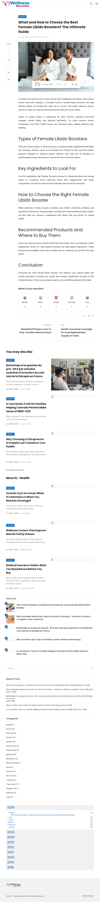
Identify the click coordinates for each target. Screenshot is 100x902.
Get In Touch (87, 896)
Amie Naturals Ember (59, 243)
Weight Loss (11, 788)
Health (22, 17)
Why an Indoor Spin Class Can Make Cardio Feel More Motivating (48, 639)
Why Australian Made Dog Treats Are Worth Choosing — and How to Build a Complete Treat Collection (53, 618)
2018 (10, 867)
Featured (10, 733)
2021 (10, 852)
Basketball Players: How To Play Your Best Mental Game (35, 331)
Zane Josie (48, 84)
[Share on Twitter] (8, 66)
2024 (11, 837)
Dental (9, 724)
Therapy (9, 780)
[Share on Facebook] (8, 60)
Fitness (9, 737)
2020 (10, 857)
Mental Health (12, 763)
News (8, 767)
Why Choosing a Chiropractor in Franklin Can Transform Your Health (25, 443)
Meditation (10, 758)
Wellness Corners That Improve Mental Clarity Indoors (26, 532)
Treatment (10, 784)
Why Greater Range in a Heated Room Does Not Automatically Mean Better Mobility (53, 606)
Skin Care (10, 775)
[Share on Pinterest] (8, 72)
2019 (10, 862)
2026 (11, 807)
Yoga (8, 797)
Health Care (11, 746)
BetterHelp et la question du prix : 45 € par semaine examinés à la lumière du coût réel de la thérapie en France (25, 371)
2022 (10, 847)
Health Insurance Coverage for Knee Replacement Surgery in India (76, 332)
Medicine (10, 754)
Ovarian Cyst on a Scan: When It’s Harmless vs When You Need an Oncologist (25, 497)
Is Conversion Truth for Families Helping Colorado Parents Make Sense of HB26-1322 (26, 407)
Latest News (11, 750)
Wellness (10, 793)
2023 (10, 842)
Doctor (9, 729)
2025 (10, 832)
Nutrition (9, 771)
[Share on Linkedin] (8, 79)
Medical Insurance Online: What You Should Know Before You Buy (26, 569)
